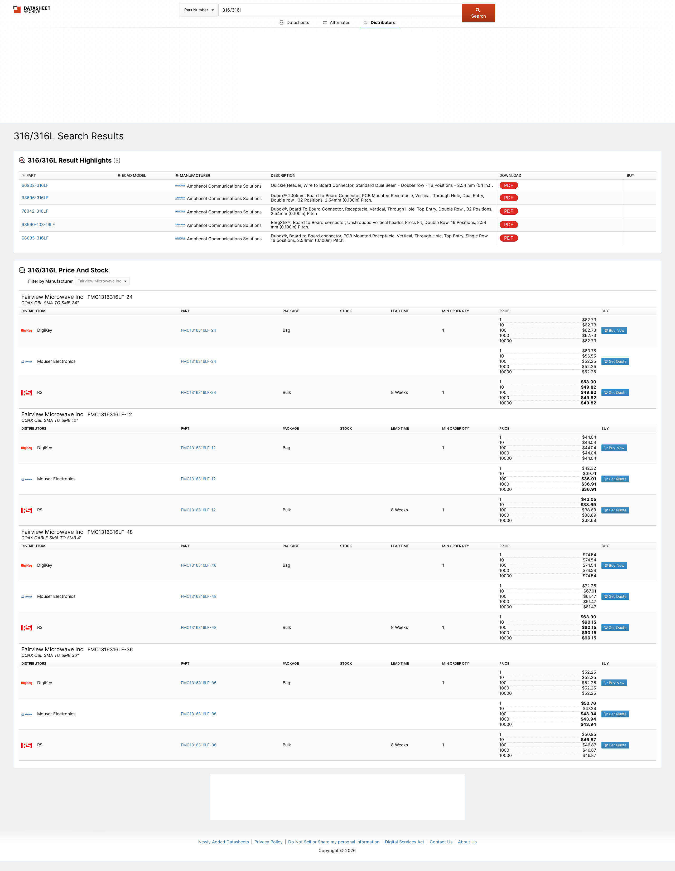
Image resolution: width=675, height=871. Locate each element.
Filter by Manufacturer (50, 281)
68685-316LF (35, 238)
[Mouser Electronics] (28, 361)
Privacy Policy (268, 841)
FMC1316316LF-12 (198, 447)
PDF (508, 185)
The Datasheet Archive (32, 9)
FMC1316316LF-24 (198, 330)
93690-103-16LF (38, 224)
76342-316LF (35, 211)
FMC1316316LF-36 (198, 682)
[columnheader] (66, 176)
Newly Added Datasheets (223, 841)
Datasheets (297, 22)
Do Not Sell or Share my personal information (333, 841)
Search (478, 16)
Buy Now (616, 330)
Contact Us (441, 841)
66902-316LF (35, 185)
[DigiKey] (28, 330)
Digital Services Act (404, 841)
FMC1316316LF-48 (198, 565)
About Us (467, 841)
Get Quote (617, 361)
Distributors (383, 22)
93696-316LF (35, 197)
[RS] (28, 392)
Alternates (339, 22)
